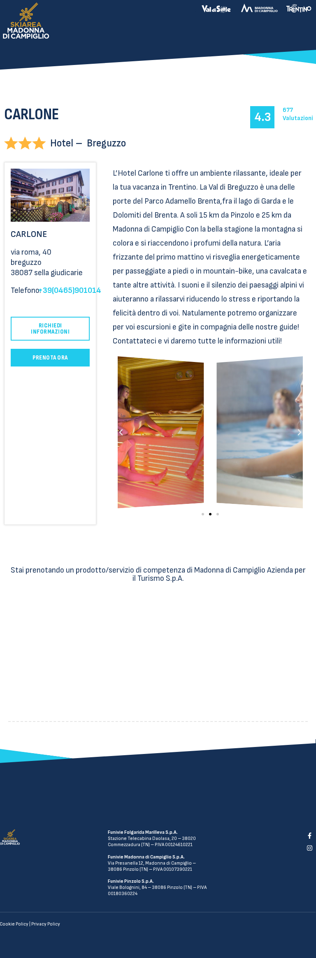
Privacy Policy (45, 924)
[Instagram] (309, 848)
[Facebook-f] (309, 835)
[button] (203, 514)
